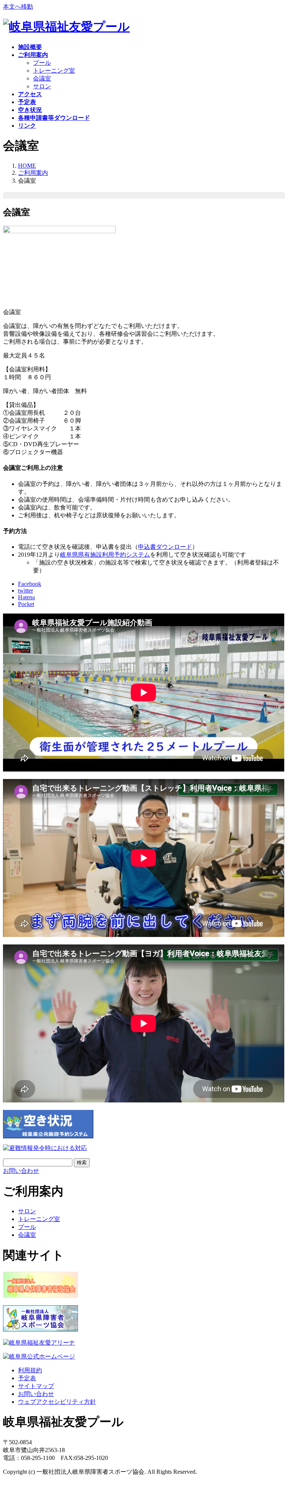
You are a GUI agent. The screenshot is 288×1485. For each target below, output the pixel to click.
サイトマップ (36, 1386)
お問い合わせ (36, 1394)
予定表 (27, 1378)
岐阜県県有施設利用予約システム (105, 554)
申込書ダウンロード (165, 547)
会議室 (42, 78)
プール (42, 63)
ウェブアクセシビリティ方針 (57, 1402)
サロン (42, 86)
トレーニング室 (54, 70)
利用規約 (30, 1370)
